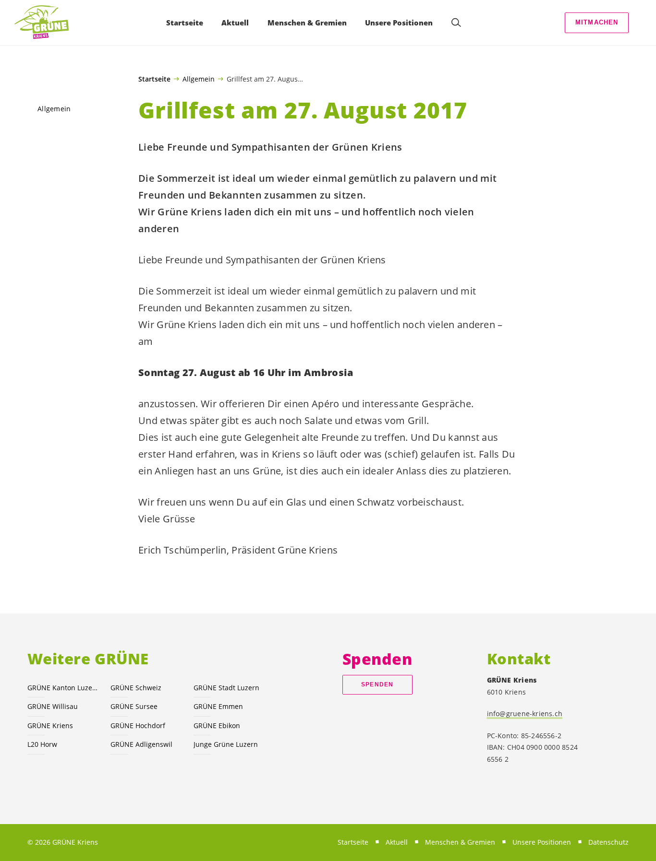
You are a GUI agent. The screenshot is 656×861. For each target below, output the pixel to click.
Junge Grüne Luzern (226, 744)
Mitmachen (597, 22)
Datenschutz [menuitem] (608, 842)
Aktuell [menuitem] (235, 22)
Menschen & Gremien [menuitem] (307, 22)
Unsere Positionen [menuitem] (399, 22)
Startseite (154, 79)
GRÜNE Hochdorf (137, 725)
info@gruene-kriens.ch (525, 713)
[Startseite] (41, 22)
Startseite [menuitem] (184, 22)
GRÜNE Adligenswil (141, 744)
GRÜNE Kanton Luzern (63, 687)
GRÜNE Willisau (52, 706)
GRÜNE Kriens (50, 725)
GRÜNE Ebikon (217, 725)
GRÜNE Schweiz (135, 687)
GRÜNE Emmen (218, 706)
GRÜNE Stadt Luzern (226, 687)
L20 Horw (42, 744)
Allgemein (198, 79)
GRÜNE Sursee (134, 706)
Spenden (377, 684)
